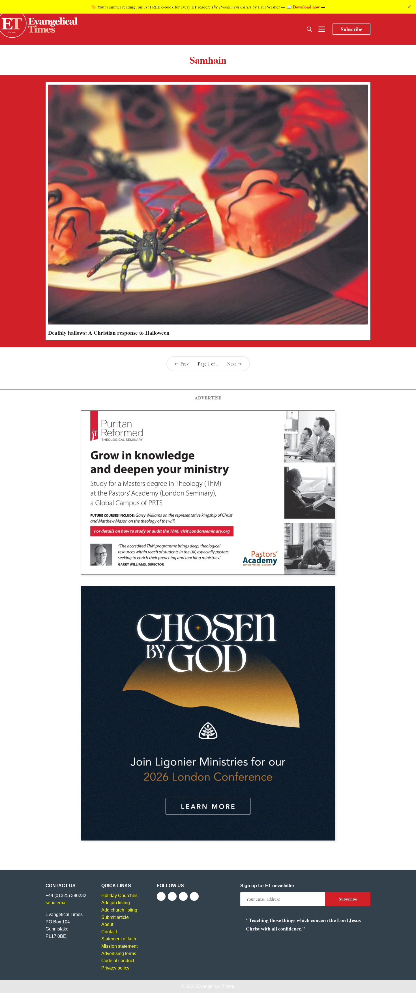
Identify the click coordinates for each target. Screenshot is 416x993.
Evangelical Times (215, 986)
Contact (109, 931)
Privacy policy (115, 968)
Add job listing (115, 902)
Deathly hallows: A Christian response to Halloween (109, 333)
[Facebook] (161, 896)
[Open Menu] (321, 29)
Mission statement (119, 946)
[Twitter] (172, 896)
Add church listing (119, 910)
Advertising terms (118, 953)
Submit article (115, 917)
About (107, 924)
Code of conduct (117, 960)
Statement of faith (118, 938)
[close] (409, 6)
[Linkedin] (194, 896)
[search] (309, 29)
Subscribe (351, 29)
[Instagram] (183, 896)
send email (57, 902)
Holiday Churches (119, 895)
